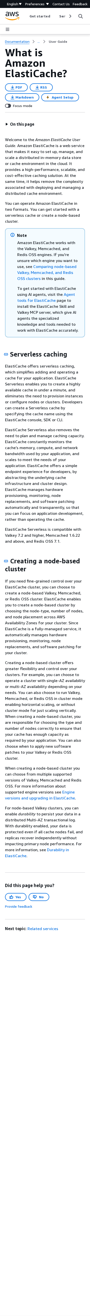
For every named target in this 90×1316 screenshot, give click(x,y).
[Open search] (80, 16)
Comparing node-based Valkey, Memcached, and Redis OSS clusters (46, 272)
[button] (19, 124)
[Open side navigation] (7, 29)
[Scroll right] (70, 16)
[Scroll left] (25, 16)
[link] (58, 41)
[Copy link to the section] (6, 354)
